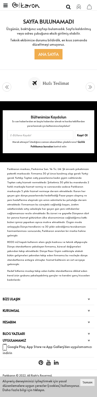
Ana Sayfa (48, 54)
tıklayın (38, 390)
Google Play (16, 347)
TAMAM (87, 382)
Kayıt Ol (82, 135)
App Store (34, 347)
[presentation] (6, 87)
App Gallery (55, 347)
